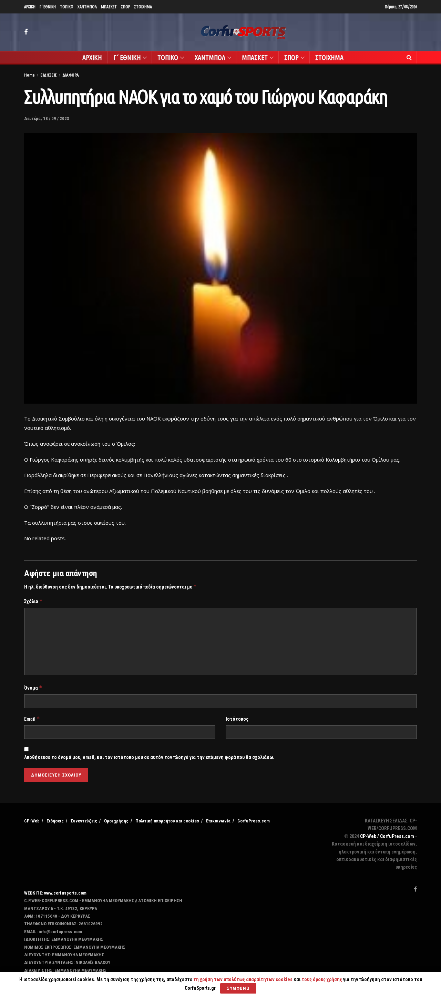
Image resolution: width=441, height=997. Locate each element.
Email (32, 718)
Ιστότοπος (237, 719)
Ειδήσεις (55, 820)
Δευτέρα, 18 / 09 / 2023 (46, 118)
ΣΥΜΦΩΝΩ (238, 988)
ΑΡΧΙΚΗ (29, 6)
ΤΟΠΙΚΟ (66, 6)
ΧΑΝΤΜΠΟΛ (87, 6)
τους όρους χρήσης (322, 979)
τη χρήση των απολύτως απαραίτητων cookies (243, 979)
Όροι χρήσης (116, 820)
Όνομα (33, 687)
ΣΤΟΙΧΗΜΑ (143, 6)
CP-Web (32, 820)
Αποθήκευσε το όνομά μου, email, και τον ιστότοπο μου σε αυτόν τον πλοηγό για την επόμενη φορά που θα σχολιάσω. (149, 757)
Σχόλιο (33, 601)
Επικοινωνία (218, 820)
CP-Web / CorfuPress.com (387, 836)
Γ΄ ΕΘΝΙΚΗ (48, 6)
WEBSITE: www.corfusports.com (55, 893)
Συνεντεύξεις (84, 820)
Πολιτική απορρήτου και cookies (167, 820)
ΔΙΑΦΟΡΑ (70, 75)
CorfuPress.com (253, 820)
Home (29, 75)
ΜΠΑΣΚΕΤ (109, 6)
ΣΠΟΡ (125, 6)
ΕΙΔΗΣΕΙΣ (48, 75)
